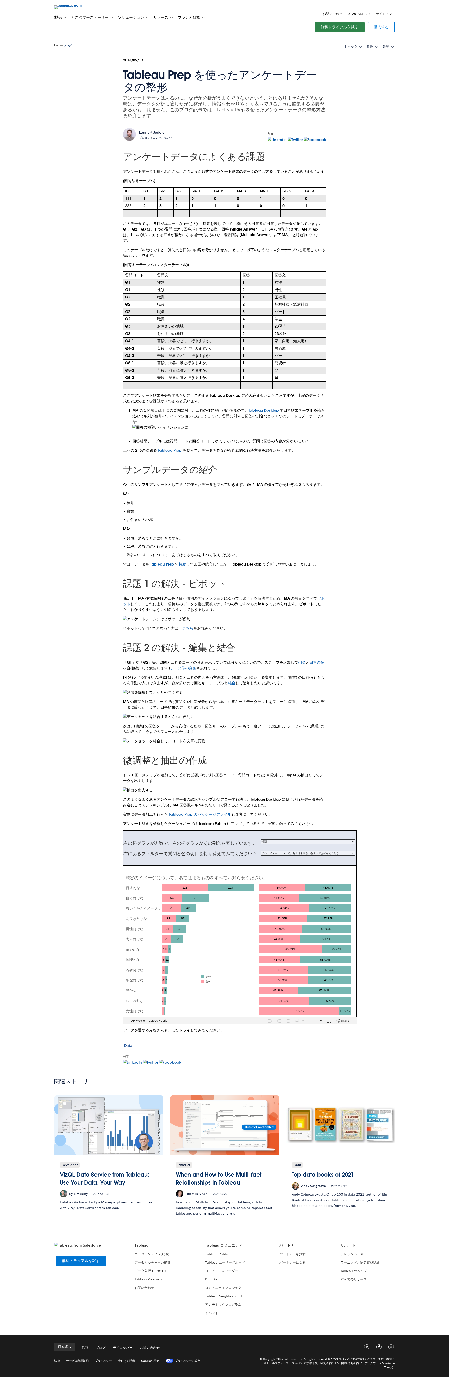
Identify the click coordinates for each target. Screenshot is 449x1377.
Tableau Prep (170, 450)
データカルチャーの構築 (152, 1262)
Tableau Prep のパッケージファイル (200, 814)
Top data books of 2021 (323, 1174)
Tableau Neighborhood (223, 1296)
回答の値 (316, 662)
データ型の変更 (183, 668)
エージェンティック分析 (152, 1254)
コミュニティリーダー (221, 1271)
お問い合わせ (332, 14)
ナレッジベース (351, 1254)
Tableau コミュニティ (224, 1245)
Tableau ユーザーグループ (225, 1262)
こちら (187, 628)
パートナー (288, 1245)
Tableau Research (148, 1279)
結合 (231, 683)
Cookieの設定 (150, 1361)
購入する (381, 27)
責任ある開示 (126, 1361)
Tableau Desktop (263, 410)
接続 (182, 564)
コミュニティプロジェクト (224, 1288)
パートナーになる (292, 1262)
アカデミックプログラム (223, 1304)
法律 (57, 1361)
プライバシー (103, 1361)
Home (58, 45)
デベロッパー (123, 1347)
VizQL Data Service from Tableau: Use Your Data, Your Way (104, 1178)
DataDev (211, 1279)
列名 (302, 662)
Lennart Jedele (151, 132)
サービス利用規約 (77, 1361)
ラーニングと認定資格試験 (360, 1262)
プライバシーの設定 (187, 1361)
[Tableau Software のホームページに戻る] (74, 5)
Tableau (141, 1245)
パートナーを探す (292, 1254)
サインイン (384, 14)
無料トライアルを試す (339, 27)
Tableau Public (216, 1254)
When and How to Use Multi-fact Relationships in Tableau (218, 1178)
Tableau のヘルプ (353, 1271)
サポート (347, 1245)
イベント (211, 1313)
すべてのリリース (353, 1279)
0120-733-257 (359, 14)
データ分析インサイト (150, 1271)
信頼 (85, 1347)
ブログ (68, 45)
